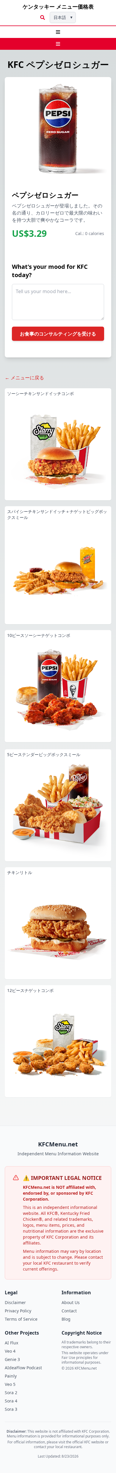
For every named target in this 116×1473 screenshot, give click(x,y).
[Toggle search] (42, 17)
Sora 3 (11, 1409)
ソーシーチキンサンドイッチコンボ (40, 393)
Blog (66, 1319)
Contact (69, 1311)
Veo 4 (10, 1351)
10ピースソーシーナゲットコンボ (38, 635)
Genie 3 (12, 1359)
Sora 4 (11, 1401)
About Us (71, 1302)
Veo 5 (10, 1384)
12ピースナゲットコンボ (30, 990)
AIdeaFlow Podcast (23, 1367)
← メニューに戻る (24, 377)
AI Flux (11, 1343)
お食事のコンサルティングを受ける (58, 333)
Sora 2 (11, 1392)
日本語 (63, 17)
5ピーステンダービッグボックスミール (43, 754)
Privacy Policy (18, 1311)
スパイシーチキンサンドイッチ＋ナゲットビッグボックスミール (57, 514)
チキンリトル (19, 872)
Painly (11, 1376)
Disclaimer (15, 1302)
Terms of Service (21, 1319)
